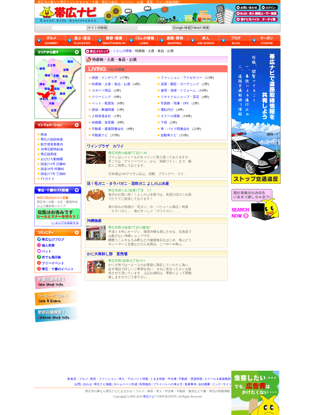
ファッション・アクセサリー (181, 77)
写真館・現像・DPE (175, 103)
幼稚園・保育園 (103, 122)
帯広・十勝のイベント (58, 269)
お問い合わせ (83, 384)
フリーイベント (53, 263)
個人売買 (48, 245)
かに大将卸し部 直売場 (107, 254)
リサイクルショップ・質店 (180, 97)
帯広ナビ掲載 (103, 384)
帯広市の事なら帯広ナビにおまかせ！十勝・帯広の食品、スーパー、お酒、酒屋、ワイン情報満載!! (109, 2)
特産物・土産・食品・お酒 (111, 84)
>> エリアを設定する (65, 222)
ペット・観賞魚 (103, 103)
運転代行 (167, 109)
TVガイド (47, 179)
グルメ (49, 40)
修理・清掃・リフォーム (178, 90)
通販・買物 (173, 40)
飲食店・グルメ (77, 379)
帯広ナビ (132, 13)
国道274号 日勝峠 (53, 164)
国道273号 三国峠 (53, 174)
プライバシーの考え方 (168, 384)
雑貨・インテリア (104, 77)
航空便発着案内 (52, 144)
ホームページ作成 (125, 384)
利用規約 (145, 384)
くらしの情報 (122, 51)
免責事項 (190, 384)
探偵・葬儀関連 (103, 109)
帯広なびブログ (53, 239)
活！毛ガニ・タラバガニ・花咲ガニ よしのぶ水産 (128, 183)
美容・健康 (111, 40)
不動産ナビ (100, 135)
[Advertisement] (256, 297)
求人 (203, 40)
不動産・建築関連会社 (108, 129)
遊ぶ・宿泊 (80, 40)
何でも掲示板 (51, 257)
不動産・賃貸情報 (190, 379)
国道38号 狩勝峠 (52, 169)
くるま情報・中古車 (163, 379)
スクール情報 (170, 116)
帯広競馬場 (49, 154)
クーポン (265, 40)
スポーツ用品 (101, 90)
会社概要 (204, 384)
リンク (216, 384)
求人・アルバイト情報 (133, 379)
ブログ (234, 40)
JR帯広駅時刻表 (52, 149)
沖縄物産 (94, 221)
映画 (44, 134)
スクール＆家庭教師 (217, 379)
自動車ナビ (169, 135)
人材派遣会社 (101, 116)
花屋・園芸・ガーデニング (180, 84)
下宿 (164, 122)
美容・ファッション (103, 379)
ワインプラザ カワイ (105, 146)
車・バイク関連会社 (175, 129)
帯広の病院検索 (52, 139)
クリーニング (101, 97)
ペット (46, 251)
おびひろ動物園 (52, 159)
